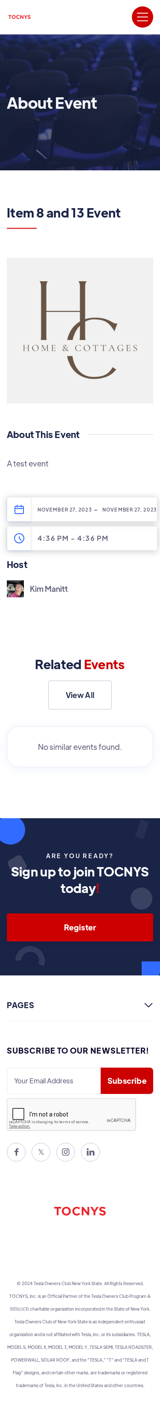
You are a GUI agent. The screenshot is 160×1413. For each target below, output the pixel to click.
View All (80, 695)
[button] (142, 17)
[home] (19, 17)
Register (80, 927)
